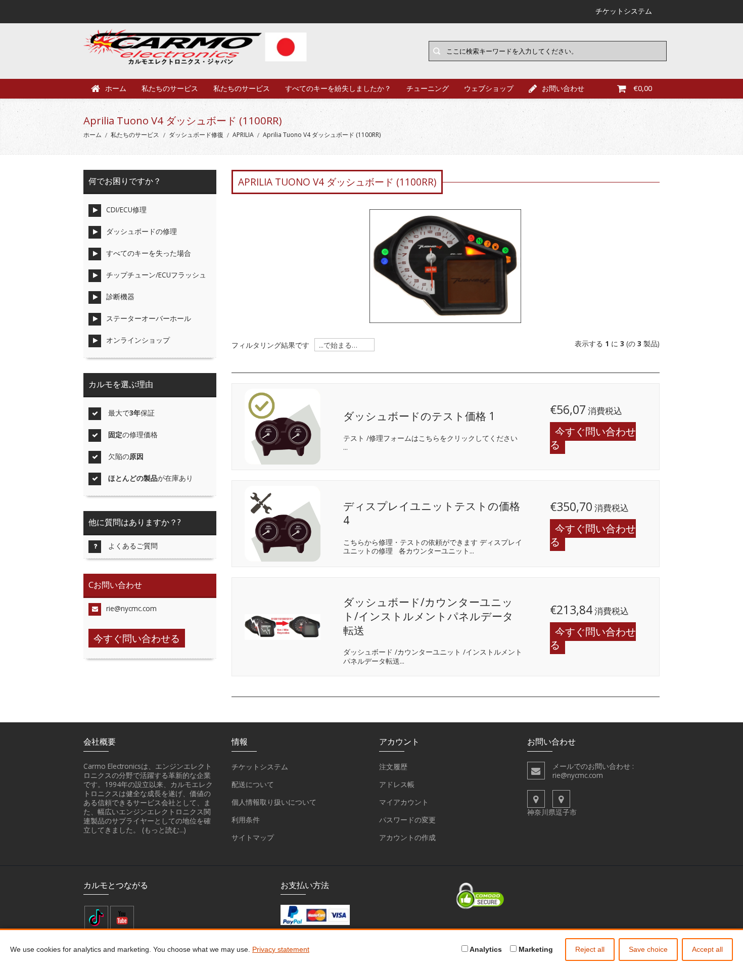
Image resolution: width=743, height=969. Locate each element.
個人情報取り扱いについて (273, 802)
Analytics (485, 949)
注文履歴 (393, 766)
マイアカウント (404, 802)
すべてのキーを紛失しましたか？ (338, 88)
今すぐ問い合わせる (593, 438)
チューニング (427, 88)
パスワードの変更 (407, 819)
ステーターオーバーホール (148, 318)
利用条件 (245, 819)
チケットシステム (259, 766)
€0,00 (642, 88)
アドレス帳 (396, 784)
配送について (252, 784)
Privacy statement (280, 949)
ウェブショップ (489, 88)
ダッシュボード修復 (196, 134)
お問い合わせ (563, 88)
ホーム (115, 88)
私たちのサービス (170, 88)
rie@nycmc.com (131, 608)
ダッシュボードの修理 (141, 231)
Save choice (648, 949)
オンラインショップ (138, 340)
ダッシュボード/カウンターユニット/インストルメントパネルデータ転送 (428, 616)
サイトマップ (252, 837)
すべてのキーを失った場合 (148, 253)
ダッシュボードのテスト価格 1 (419, 416)
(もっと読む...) (164, 830)
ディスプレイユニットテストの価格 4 (431, 513)
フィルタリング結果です (270, 345)
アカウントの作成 (407, 837)
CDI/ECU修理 (126, 209)
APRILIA (243, 134)
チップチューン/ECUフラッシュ (156, 275)
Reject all (590, 949)
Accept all (707, 949)
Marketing (535, 949)
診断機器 (120, 296)
